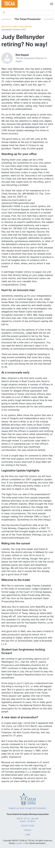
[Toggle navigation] (51, 4)
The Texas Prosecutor (27, 19)
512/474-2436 (27, 826)
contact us (20, 843)
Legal (27, 834)
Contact (27, 830)
